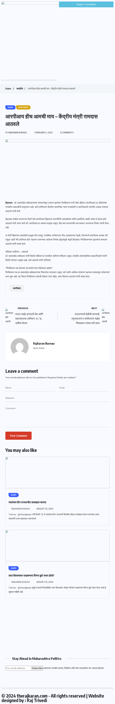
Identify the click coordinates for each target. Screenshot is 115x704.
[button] (28, 80)
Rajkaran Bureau (20, 508)
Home (8, 88)
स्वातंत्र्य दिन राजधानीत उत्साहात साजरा (27, 502)
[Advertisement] (57, 629)
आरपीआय (17, 288)
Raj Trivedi (37, 700)
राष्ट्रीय (19, 88)
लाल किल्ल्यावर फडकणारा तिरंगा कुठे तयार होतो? (31, 575)
